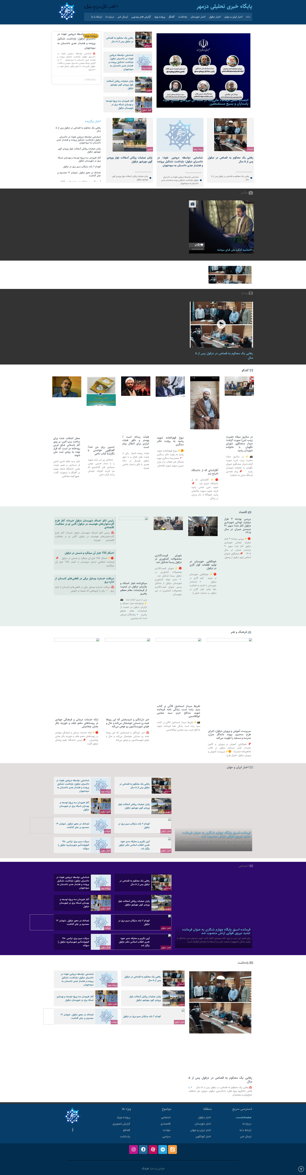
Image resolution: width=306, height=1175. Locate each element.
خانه (248, 17)
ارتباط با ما (96, 17)
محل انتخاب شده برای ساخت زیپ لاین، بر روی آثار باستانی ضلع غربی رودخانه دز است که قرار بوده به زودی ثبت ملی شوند (66, 446)
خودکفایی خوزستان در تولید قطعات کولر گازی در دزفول (202, 564)
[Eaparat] (153, 1149)
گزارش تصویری (121, 1124)
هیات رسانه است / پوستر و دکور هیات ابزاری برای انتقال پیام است (135, 442)
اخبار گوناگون (203, 1136)
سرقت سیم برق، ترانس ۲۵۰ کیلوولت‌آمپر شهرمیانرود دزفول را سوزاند (73, 845)
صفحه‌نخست (243, 1117)
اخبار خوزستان (198, 17)
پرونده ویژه (159, 17)
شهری (149, 90)
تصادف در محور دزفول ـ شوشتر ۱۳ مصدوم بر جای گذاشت (79, 174)
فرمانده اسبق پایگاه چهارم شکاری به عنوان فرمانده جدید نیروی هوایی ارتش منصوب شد (216, 834)
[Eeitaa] (172, 1149)
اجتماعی (148, 45)
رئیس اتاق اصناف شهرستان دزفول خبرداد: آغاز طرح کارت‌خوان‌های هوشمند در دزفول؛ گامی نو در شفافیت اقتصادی (84, 524)
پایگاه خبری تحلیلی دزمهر (224, 6)
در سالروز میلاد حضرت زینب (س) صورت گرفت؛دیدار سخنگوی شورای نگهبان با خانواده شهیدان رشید (239, 444)
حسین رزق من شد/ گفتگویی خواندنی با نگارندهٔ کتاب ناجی (101, 450)
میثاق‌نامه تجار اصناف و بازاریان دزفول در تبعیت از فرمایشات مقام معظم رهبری (133, 588)
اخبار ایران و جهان (233, 17)
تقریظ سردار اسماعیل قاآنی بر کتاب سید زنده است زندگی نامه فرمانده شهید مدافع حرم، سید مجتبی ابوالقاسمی (178, 711)
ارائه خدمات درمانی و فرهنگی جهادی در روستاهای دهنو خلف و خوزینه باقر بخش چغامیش (76, 723)
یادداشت (182, 17)
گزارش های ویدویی (141, 17)
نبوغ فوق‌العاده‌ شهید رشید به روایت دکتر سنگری (170, 441)
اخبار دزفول (215, 17)
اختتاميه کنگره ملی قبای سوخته (234, 250)
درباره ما (110, 17)
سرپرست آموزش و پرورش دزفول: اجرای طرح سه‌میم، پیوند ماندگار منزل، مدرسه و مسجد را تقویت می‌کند (229, 734)
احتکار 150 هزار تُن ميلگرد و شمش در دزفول (89, 553)
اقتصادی (166, 1124)
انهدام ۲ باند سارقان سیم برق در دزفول (82, 167)
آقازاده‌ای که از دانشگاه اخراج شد (204, 472)
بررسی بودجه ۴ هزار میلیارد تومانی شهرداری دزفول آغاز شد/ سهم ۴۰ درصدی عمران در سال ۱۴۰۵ (237, 526)
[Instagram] (133, 1149)
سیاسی (166, 1136)
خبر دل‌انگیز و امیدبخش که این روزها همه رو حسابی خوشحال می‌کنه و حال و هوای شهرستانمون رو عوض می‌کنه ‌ (127, 723)
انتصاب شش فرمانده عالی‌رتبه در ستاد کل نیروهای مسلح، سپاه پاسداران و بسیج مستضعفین (205, 101)
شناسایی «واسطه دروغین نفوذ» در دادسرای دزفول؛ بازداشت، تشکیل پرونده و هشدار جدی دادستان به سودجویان (121, 62)
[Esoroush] (143, 1149)
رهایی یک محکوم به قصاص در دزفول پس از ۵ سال (119, 39)
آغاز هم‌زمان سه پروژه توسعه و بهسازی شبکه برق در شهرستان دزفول (119, 104)
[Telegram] (162, 1149)
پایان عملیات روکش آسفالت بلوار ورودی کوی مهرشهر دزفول (119, 84)
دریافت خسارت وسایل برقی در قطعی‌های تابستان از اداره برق (84, 580)
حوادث (107, 831)
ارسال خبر (123, 17)
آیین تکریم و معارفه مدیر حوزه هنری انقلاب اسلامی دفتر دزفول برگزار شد (134, 845)
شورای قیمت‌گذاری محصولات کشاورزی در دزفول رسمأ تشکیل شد (168, 558)
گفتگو (172, 17)
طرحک (145, 1168)
